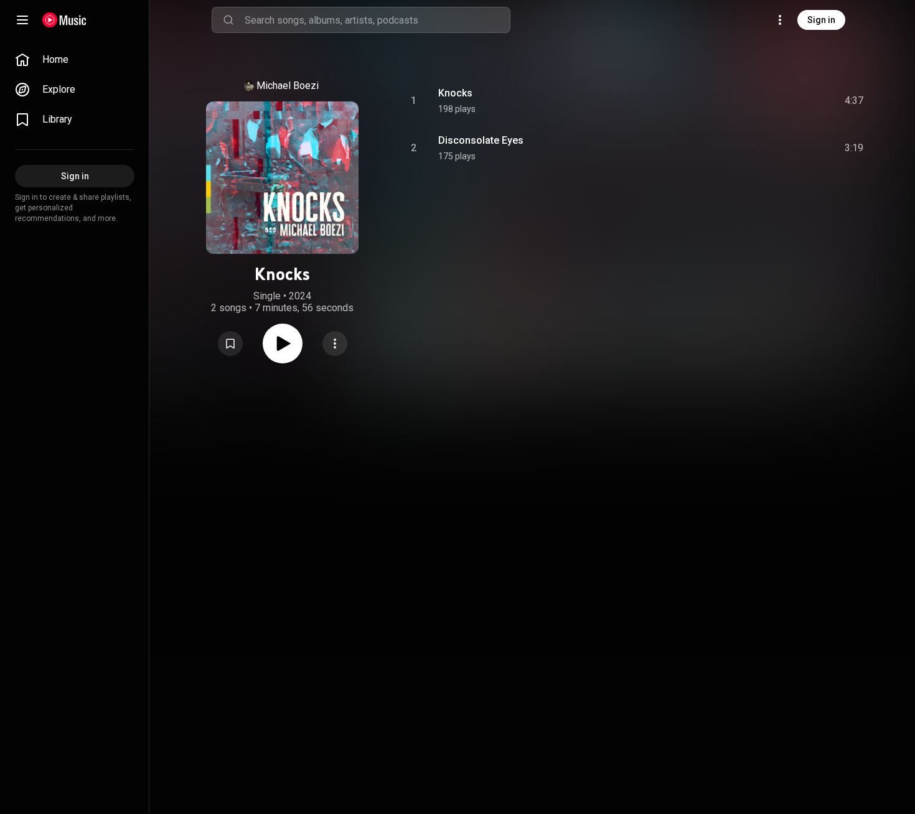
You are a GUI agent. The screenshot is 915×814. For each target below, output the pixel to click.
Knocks (455, 93)
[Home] (64, 19)
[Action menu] (334, 343)
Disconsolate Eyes (480, 140)
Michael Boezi (287, 85)
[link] (74, 60)
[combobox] (377, 19)
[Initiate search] (228, 20)
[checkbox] (854, 100)
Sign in (821, 20)
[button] (230, 343)
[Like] (760, 101)
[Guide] (22, 19)
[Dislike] (783, 101)
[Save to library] (230, 343)
